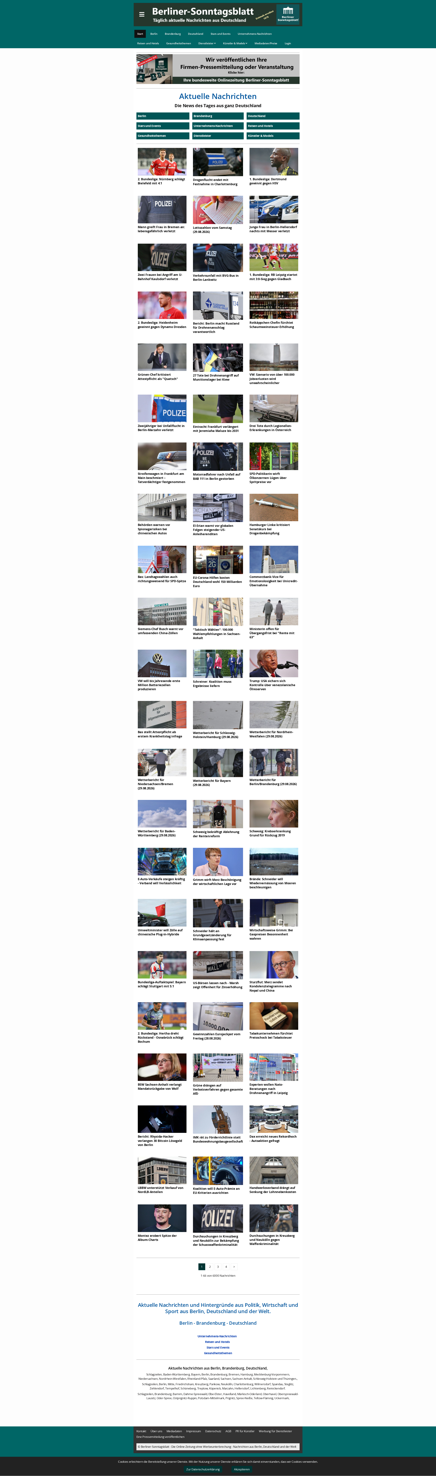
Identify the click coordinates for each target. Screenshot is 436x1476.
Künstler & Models (234, 43)
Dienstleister (206, 43)
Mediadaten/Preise (266, 43)
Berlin (153, 34)
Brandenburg (173, 34)
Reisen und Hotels (148, 43)
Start (140, 34)
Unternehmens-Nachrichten (255, 34)
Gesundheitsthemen (178, 43)
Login (288, 43)
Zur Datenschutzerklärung (203, 1469)
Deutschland (195, 34)
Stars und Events (220, 34)
